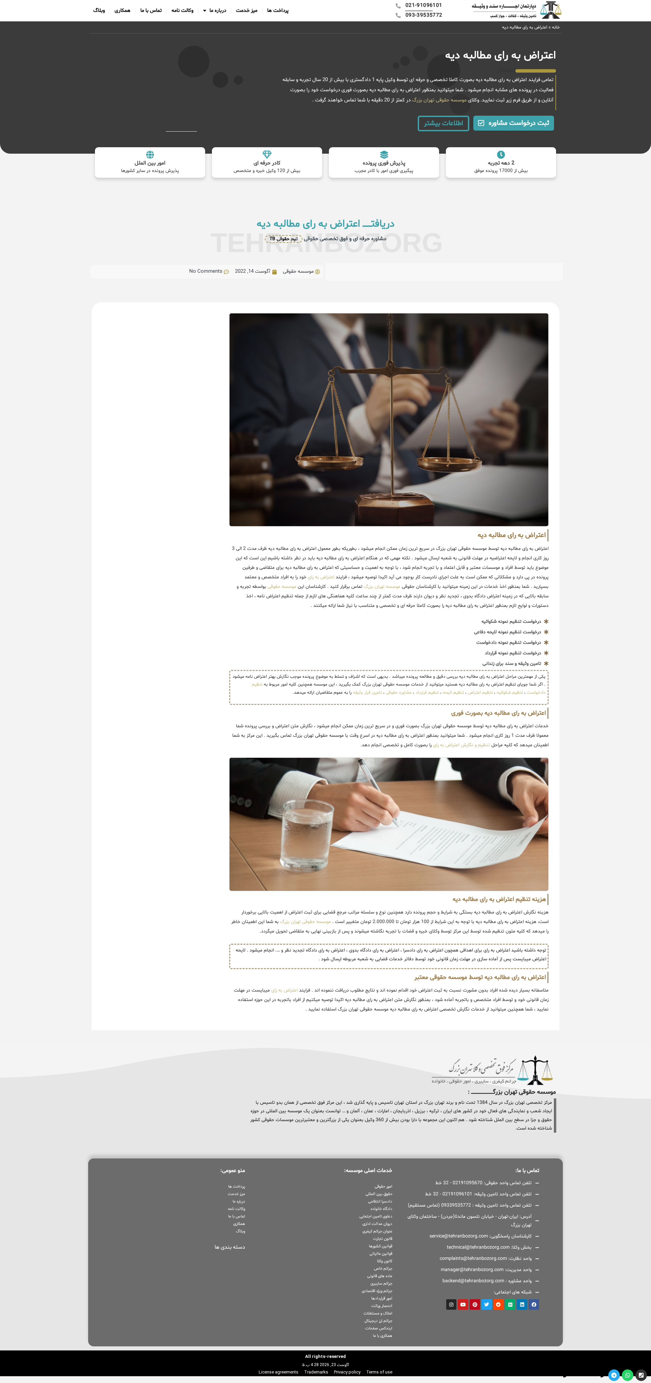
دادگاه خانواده (381, 1209)
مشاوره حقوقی (399, 693)
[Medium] (510, 1304)
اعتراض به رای (320, 577)
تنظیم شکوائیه (510, 693)
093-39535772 (548, 1375)
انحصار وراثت (381, 1306)
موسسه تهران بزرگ (381, 586)
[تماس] (641, 1375)
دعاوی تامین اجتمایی (375, 1216)
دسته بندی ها (230, 1247)
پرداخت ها (278, 10)
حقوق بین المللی (379, 1194)
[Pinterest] (475, 1304)
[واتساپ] (627, 1375)
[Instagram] (451, 1304)
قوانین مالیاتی (381, 1253)
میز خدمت (246, 10)
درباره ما (218, 10)
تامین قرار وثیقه (367, 693)
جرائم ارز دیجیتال (378, 1321)
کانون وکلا (384, 1261)
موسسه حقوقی (281, 586)
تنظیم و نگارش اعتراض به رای (461, 745)
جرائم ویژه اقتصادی (377, 1291)
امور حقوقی (383, 1186)
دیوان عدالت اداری (377, 1224)
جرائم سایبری (381, 1283)
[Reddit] (498, 1304)
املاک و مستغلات (377, 1313)
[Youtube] (463, 1304)
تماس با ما (151, 10)
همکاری (123, 10)
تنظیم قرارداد (427, 693)
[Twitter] (486, 1304)
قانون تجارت (382, 1239)
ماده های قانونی (379, 1276)
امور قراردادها (381, 1298)
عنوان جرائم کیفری (377, 1231)
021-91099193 (585, 1375)
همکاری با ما (382, 1336)
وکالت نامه (182, 10)
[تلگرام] (614, 1375)
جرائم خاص (383, 1268)
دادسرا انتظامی (380, 1201)
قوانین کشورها (380, 1246)
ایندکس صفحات (378, 1328)
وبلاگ (99, 10)
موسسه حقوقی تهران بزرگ (439, 100)
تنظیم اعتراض (480, 693)
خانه (556, 27)
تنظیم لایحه (453, 693)
